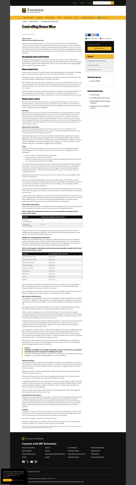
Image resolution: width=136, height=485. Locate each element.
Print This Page (99, 48)
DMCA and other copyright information (61, 481)
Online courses (49, 17)
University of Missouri (34, 439)
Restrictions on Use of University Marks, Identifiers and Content (37, 481)
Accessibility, (74, 481)
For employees (72, 447)
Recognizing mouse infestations (97, 61)
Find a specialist (26, 451)
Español (47, 457)
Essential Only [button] (7, 480)
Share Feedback (106, 38)
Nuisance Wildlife (95, 81)
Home (25, 21)
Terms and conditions (97, 457)
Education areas (28, 17)
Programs (39, 17)
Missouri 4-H (104, 17)
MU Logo (23, 438)
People (75, 3)
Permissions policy (73, 457)
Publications (68, 17)
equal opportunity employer (33, 471)
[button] (17, 480)
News (76, 17)
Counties (82, 3)
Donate (89, 3)
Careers (47, 451)
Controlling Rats (95, 95)
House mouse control (94, 70)
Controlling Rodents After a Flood (100, 98)
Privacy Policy (10, 475)
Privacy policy (95, 454)
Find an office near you (29, 454)
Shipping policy (95, 451)
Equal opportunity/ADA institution (55, 454)
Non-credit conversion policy (76, 454)
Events (59, 17)
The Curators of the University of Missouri (36, 478)
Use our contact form (28, 447)
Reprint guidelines (92, 38)
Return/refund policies (97, 447)
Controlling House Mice (49, 21)
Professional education (88, 17)
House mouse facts (93, 65)
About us (47, 447)
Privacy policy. (80, 481)
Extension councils (73, 451)
